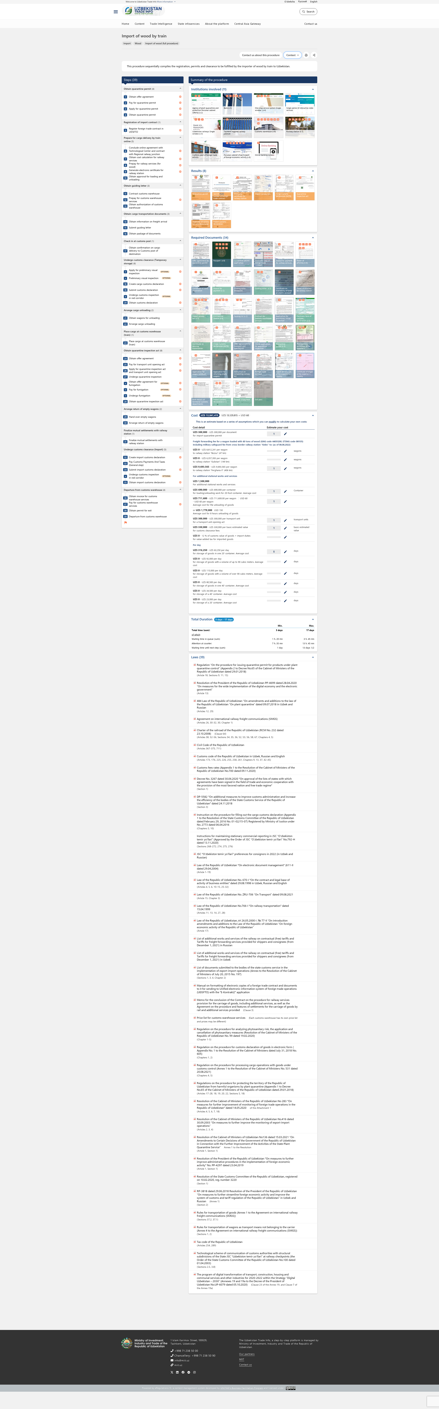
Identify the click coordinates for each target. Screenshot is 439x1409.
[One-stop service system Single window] (268, 104)
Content (140, 23)
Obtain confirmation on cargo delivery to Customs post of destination (144, 250)
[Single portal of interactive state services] (300, 104)
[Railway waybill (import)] (200, 310)
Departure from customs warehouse (148, 516)
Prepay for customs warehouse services (145, 200)
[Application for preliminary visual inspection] (284, 310)
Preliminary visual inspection (143, 278)
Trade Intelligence (161, 23)
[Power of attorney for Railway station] (305, 282)
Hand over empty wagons (142, 416)
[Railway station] (300, 127)
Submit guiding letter (140, 227)
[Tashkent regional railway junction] (237, 127)
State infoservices (189, 23)
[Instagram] (194, 1372)
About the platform (217, 23)
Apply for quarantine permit (143, 108)
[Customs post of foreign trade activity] (206, 151)
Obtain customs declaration (143, 302)
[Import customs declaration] (221, 393)
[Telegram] (188, 1372)
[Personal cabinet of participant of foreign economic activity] (237, 151)
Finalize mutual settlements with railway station (146, 442)
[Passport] (221, 254)
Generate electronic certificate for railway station (146, 172)
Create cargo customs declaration (146, 284)
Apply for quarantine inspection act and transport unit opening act (147, 370)
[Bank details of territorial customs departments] (200, 393)
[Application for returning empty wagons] (221, 365)
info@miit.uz (181, 1360)
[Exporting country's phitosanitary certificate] (305, 337)
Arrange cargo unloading (142, 323)
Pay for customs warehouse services (143, 504)
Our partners (247, 1354)
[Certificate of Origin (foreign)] (305, 365)
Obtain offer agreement (141, 96)
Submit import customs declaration (147, 469)
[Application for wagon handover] (200, 365)
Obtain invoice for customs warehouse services (143, 498)
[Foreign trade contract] (263, 365)
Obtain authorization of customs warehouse (146, 206)
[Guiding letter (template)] (242, 282)
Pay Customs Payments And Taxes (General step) (147, 463)
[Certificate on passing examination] (200, 337)
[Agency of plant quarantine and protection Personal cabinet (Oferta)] (206, 104)
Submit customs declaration (143, 290)
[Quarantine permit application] (242, 254)
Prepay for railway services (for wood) (145, 165)
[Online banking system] (268, 151)
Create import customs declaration (147, 457)
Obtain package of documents (145, 233)
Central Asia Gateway (247, 23)
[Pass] (263, 393)
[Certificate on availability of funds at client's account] (284, 282)
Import (127, 43)
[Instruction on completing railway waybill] (242, 365)
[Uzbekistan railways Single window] (206, 127)
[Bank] (237, 104)
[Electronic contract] (263, 254)
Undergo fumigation (139, 395)
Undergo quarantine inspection (145, 376)
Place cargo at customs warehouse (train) (147, 343)
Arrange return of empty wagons (146, 422)
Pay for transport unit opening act (147, 364)
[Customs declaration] (221, 337)
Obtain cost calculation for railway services (146, 159)
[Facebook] (183, 1372)
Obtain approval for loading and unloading (146, 178)
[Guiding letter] (263, 282)
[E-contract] (200, 254)
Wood (138, 43)
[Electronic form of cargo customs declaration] (305, 310)
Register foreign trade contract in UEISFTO (146, 130)
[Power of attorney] (305, 254)
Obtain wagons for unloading (144, 317)
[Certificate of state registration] (200, 282)
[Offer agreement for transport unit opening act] (242, 337)
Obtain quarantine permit (142, 114)
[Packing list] (242, 310)
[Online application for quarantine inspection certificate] (263, 337)
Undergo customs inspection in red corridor (144, 296)
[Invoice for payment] (221, 282)
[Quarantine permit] (284, 337)
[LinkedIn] (177, 1372)
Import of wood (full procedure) (161, 43)
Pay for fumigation (138, 389)
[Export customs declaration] (284, 365)
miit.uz (178, 1365)
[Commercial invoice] (221, 310)
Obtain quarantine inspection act (146, 401)
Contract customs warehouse (144, 193)
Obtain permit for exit (140, 510)
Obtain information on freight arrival (148, 221)
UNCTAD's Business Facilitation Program (242, 1388)
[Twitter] (172, 1372)
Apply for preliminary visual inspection (143, 272)
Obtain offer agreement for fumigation (143, 383)
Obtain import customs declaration (147, 482)
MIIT (241, 1359)
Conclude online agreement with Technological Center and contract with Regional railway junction (147, 151)
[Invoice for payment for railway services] (284, 254)
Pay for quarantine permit (142, 102)
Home (125, 23)
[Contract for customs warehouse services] (263, 310)
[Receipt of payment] (242, 393)
